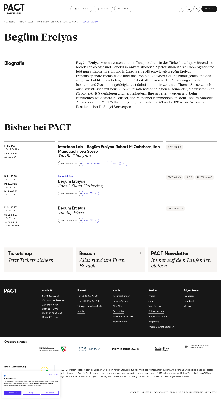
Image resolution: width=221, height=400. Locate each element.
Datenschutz (161, 392)
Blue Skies (118, 306)
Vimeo (187, 306)
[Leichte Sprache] (189, 9)
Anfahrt (81, 311)
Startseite (9, 21)
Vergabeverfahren (158, 316)
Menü (207, 9)
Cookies (134, 392)
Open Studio (174, 147)
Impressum (146, 392)
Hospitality (153, 321)
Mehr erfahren (67, 164)
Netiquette (211, 392)
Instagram (189, 295)
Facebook (189, 301)
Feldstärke (118, 311)
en (181, 9)
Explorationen (120, 321)
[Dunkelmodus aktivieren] (197, 9)
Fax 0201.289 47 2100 (88, 301)
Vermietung (154, 306)
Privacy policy (53, 374)
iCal (115, 164)
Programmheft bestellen (161, 326)
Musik (189, 177)
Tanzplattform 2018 (123, 316)
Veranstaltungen (121, 295)
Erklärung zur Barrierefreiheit (186, 392)
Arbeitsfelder (26, 21)
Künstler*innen (71, 21)
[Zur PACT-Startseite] (14, 9)
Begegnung (174, 177)
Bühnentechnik (156, 311)
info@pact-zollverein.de (89, 306)
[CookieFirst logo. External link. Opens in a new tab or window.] (5, 376)
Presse (151, 295)
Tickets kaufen (93, 163)
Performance (204, 177)
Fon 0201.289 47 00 (87, 295)
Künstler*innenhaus (48, 21)
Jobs (150, 301)
